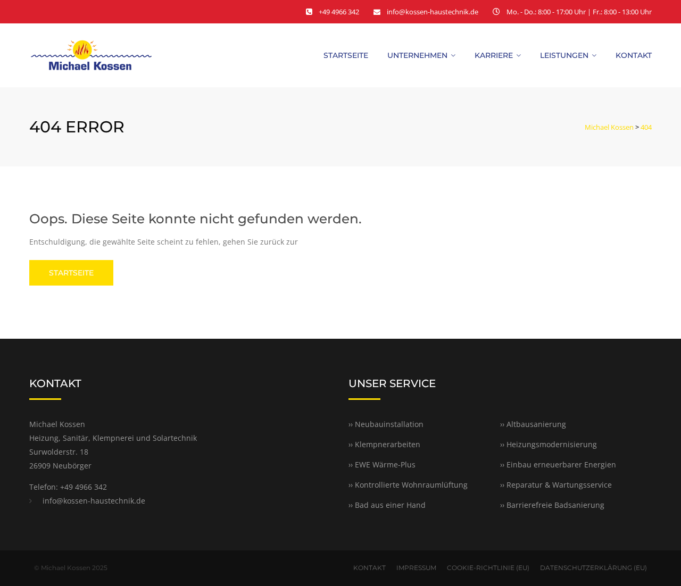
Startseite (345, 55)
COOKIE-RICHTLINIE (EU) (488, 568)
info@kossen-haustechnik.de (432, 11)
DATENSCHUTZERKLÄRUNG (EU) (593, 568)
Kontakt (634, 55)
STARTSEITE (71, 273)
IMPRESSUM (416, 568)
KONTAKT (369, 568)
